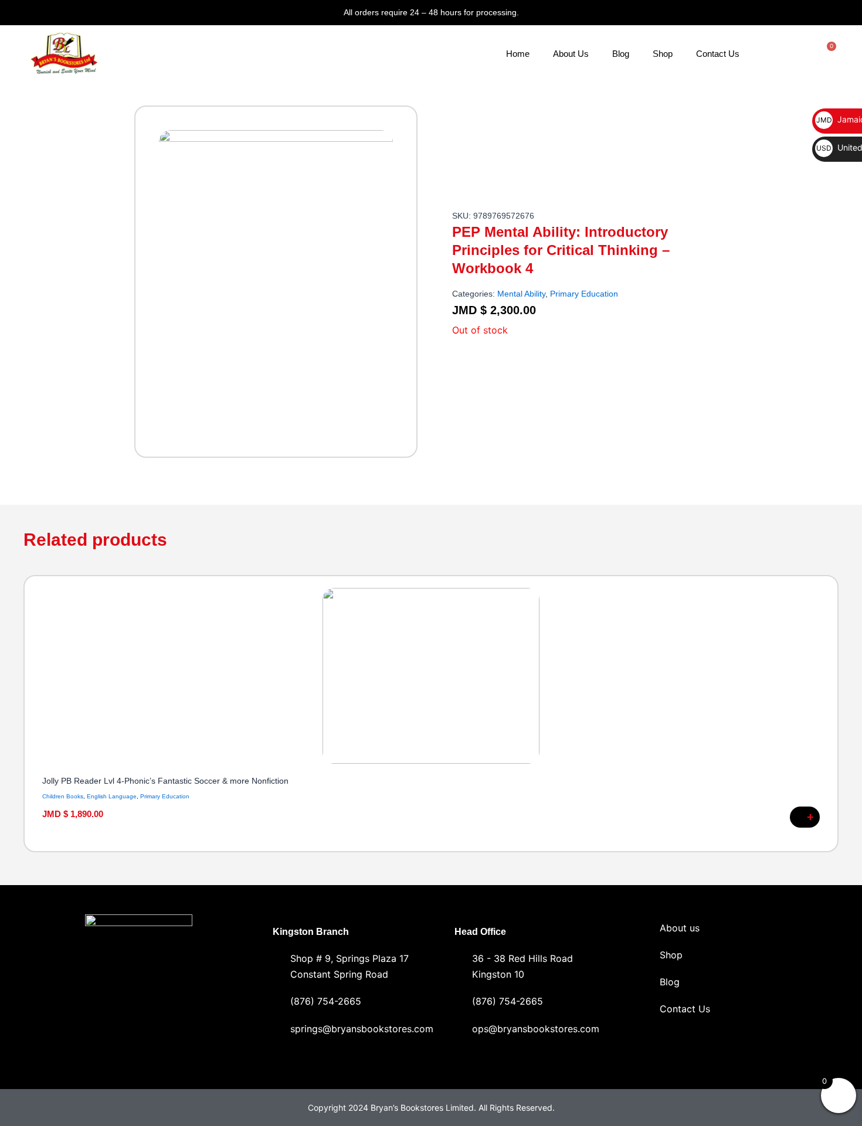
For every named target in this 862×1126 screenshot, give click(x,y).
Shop (663, 54)
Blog (620, 54)
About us (680, 928)
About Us (571, 54)
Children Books (62, 796)
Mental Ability (521, 293)
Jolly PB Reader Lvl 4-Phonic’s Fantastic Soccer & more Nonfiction (165, 780)
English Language (112, 796)
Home (518, 54)
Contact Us (717, 54)
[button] (29, 709)
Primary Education (584, 293)
